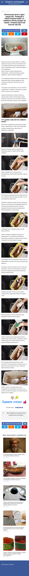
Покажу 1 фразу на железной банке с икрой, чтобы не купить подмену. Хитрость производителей (14, 554)
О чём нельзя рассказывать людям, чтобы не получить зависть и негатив (14, 455)
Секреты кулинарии (14, 2)
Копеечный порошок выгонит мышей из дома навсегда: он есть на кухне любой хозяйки (13, 529)
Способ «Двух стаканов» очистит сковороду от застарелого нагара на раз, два (14, 479)
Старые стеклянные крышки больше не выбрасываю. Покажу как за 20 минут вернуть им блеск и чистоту (13, 503)
